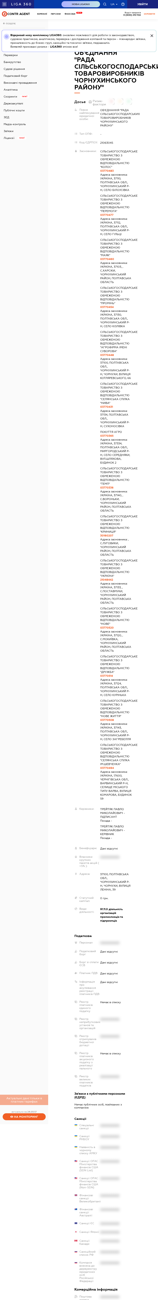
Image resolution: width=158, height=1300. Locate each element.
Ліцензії (9, 137)
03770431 (106, 406)
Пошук (10, 23)
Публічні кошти (14, 110)
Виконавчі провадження (20, 82)
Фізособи (71, 14)
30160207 (106, 535)
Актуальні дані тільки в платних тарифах (24, 1100)
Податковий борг (16, 75)
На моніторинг (25, 1116)
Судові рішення (14, 68)
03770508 (107, 719)
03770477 (106, 214)
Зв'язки (8, 131)
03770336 (106, 487)
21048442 (106, 579)
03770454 (107, 307)
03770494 (107, 767)
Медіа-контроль (15, 124)
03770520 (107, 627)
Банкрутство (12, 62)
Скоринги (10, 96)
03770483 (107, 170)
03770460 (107, 259)
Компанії (42, 14)
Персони (56, 14)
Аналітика (11, 89)
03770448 (107, 355)
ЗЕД (6, 117)
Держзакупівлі (13, 103)
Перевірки (11, 55)
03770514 (106, 675)
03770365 (106, 435)
